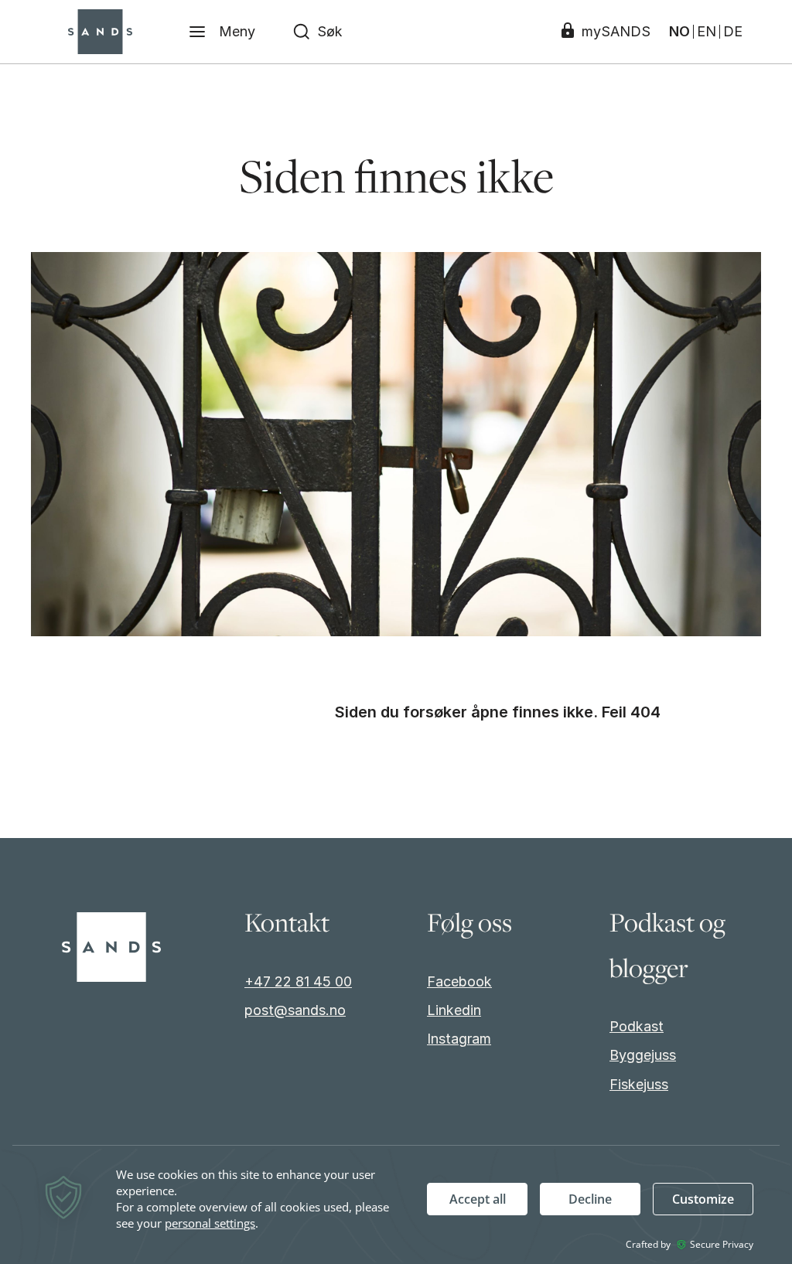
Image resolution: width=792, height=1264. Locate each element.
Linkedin (454, 1010)
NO (679, 32)
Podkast (636, 1026)
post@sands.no (295, 1010)
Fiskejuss (638, 1084)
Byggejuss (642, 1055)
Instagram (459, 1039)
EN (706, 32)
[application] (396, 1205)
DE (732, 32)
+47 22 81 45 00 (298, 981)
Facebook (459, 981)
